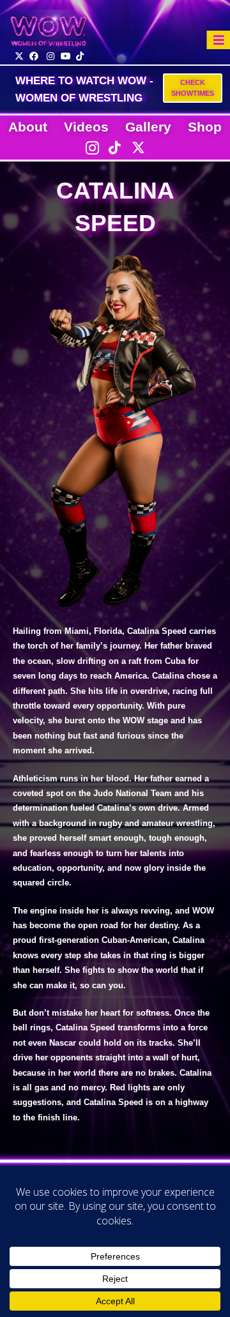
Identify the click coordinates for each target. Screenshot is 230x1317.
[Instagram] (92, 147)
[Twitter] (138, 147)
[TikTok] (115, 147)
